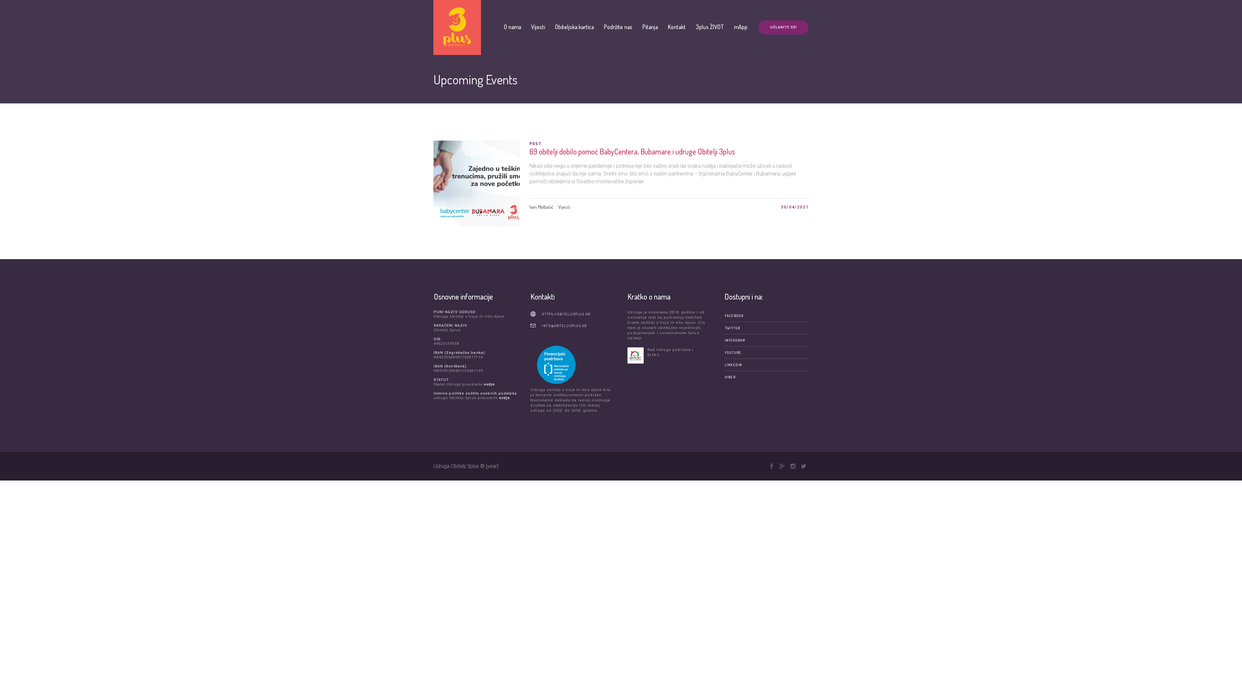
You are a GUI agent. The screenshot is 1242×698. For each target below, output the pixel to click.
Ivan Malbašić (541, 207)
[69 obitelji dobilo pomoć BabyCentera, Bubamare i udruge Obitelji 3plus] (476, 184)
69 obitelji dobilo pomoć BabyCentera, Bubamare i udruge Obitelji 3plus (632, 151)
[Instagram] (793, 466)
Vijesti (564, 207)
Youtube (733, 352)
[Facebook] (771, 466)
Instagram (735, 340)
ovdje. (490, 384)
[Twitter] (803, 466)
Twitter (732, 328)
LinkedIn (733, 365)
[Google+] (782, 466)
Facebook (734, 315)
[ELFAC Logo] (635, 355)
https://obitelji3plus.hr (566, 314)
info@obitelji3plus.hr (564, 325)
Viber (730, 377)
